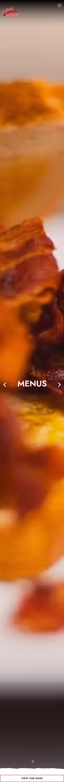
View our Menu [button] (32, 778)
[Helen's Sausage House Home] (12, 12)
